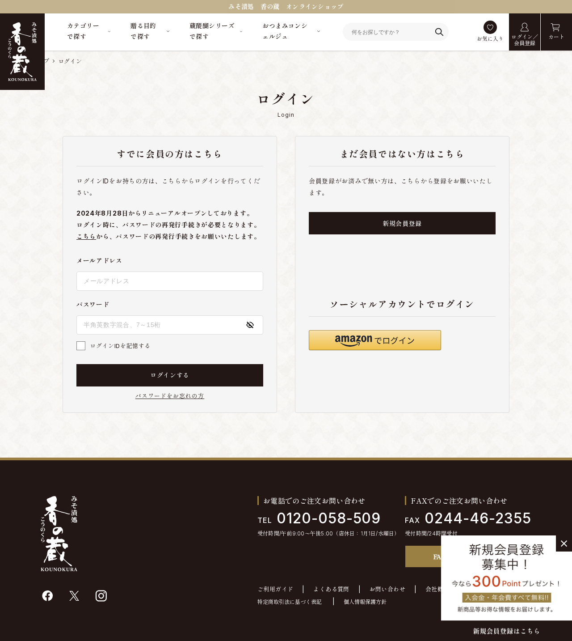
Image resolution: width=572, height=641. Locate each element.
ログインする (169, 375)
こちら (86, 236)
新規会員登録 (402, 223)
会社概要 (437, 589)
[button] (375, 340)
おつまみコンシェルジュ (284, 31)
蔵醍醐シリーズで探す (212, 31)
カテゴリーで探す (83, 31)
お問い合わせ (387, 589)
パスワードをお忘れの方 (169, 396)
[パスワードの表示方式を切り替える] (250, 324)
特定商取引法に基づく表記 (289, 602)
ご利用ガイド (275, 589)
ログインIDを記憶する (120, 345)
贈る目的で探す (143, 31)
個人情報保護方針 (365, 602)
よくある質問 (331, 589)
